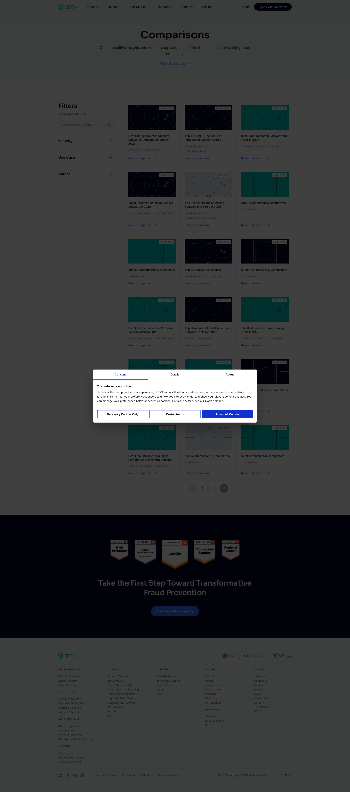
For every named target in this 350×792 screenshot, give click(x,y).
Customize (173, 414)
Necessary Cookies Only (122, 414)
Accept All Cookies (227, 414)
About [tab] (230, 374)
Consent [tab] (120, 374)
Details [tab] (175, 374)
